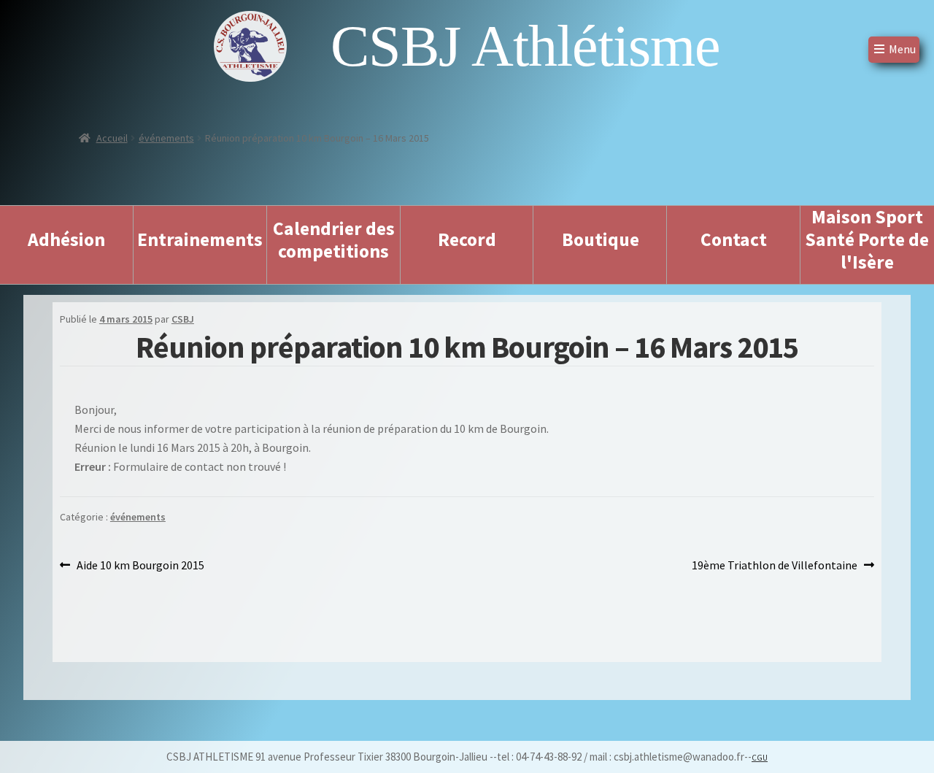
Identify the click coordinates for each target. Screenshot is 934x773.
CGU (760, 758)
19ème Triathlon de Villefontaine (774, 566)
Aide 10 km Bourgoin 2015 (140, 566)
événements (166, 138)
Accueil (112, 138)
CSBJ (182, 319)
